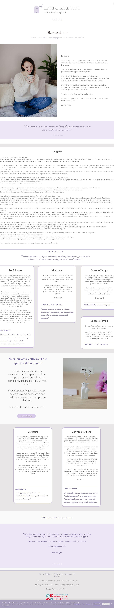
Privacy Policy (51, 589)
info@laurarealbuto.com (70, 585)
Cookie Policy (62, 589)
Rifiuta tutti (96, 604)
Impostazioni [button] (86, 604)
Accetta (106, 604)
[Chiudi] (112, 604)
